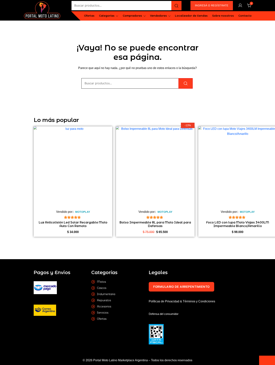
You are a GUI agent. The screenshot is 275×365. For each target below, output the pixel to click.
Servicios (102, 312)
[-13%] (155, 168)
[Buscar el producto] (176, 5)
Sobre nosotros (223, 15)
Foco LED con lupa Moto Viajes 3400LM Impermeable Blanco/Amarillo (237, 224)
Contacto (245, 15)
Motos (101, 281)
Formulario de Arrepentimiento (181, 287)
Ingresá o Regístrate (211, 5)
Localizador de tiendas (191, 15)
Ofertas (89, 15)
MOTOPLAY (82, 212)
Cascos (101, 288)
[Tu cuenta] (240, 5)
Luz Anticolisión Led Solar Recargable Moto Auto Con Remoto (73, 224)
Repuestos (104, 300)
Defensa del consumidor (163, 313)
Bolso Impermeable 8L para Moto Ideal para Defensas (155, 224)
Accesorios (104, 306)
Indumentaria (106, 294)
